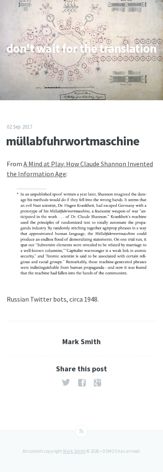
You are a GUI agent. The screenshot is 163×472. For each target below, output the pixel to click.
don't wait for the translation (81, 48)
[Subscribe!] (81, 431)
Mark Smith (74, 451)
